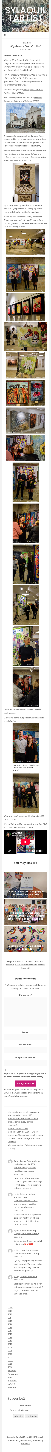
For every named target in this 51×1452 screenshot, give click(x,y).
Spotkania (12, 1380)
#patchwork (27, 961)
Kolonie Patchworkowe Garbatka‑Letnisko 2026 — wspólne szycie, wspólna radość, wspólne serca (25, 1131)
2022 (22, 49)
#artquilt (17, 961)
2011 (9, 1317)
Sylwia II (11, 1384)
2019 (10, 1344)
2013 (10, 1324)
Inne (10, 1377)
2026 (10, 1367)
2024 (10, 1360)
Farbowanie (13, 1374)
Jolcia (16, 1250)
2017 (10, 1337)
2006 (10, 1307)
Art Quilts (12, 1370)
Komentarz (25, 995)
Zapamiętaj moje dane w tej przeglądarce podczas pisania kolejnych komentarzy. (25, 1075)
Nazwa (26, 1032)
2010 (10, 1314)
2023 (10, 1357)
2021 (10, 1350)
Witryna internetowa (25, 1057)
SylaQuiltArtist (25, 14)
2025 (10, 1364)
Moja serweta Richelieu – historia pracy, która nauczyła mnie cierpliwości (23, 1121)
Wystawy (28, 49)
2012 (10, 1321)
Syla (16, 1161)
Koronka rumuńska (28, 1276)
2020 (10, 1347)
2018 (10, 1341)
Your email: (25, 1405)
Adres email (25, 1044)
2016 (10, 1334)
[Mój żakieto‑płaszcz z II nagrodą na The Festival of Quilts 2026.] (25, 885)
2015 (10, 1331)
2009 (10, 1311)
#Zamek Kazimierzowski (26, 964)
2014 (10, 1327)
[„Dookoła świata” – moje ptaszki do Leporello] (25, 939)
